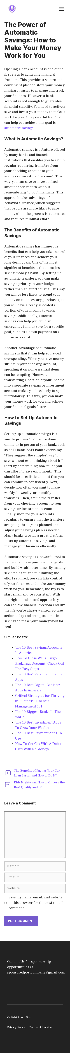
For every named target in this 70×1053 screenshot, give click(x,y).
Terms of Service (40, 1027)
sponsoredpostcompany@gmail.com (36, 972)
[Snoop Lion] (12, 8)
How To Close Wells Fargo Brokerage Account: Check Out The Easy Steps (39, 663)
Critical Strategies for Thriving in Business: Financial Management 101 (40, 701)
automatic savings (19, 128)
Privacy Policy (16, 1027)
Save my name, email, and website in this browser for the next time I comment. (35, 902)
